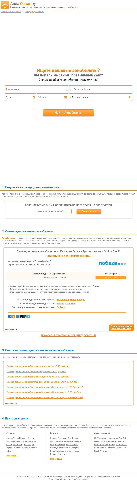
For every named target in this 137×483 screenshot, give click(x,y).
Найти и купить (111, 277)
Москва (53, 438)
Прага (67, 445)
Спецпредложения (34, 11)
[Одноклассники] (13, 316)
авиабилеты (44, 5)
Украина (19, 448)
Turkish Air (110, 441)
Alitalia (103, 448)
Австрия (10, 441)
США (8, 451)
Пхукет (61, 448)
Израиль (23, 438)
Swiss (105, 451)
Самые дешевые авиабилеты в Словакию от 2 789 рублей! (38, 366)
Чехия (16, 438)
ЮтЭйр (112, 445)
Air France (119, 441)
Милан (53, 441)
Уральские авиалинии (108, 438)
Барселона (63, 438)
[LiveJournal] (24, 316)
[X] (21, 316)
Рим (52, 445)
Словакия (70, 303)
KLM (103, 441)
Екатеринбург (77, 299)
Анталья (61, 454)
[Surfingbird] (28, 316)
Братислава (63, 299)
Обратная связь (82, 479)
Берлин (53, 454)
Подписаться (89, 211)
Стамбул (54, 448)
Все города (56, 459)
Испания (31, 438)
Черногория (29, 445)
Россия (60, 303)
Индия (33, 441)
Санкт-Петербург (72, 448)
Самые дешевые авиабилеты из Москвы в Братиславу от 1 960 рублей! (45, 397)
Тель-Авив (68, 441)
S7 (125, 448)
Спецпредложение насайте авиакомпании (121, 327)
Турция (27, 448)
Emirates (119, 448)
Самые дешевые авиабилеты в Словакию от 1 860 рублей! (38, 377)
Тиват (76, 451)
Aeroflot (122, 438)
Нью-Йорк (59, 445)
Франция (10, 445)
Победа (61, 307)
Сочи (71, 451)
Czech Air (98, 451)
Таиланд (19, 445)
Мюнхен (74, 445)
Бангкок (77, 441)
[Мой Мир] (17, 316)
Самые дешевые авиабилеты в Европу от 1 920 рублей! (36, 371)
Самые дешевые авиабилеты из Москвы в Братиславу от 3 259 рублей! (45, 387)
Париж (60, 441)
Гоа (69, 438)
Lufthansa (111, 448)
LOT (96, 438)
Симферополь (61, 451)
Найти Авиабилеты (68, 112)
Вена (52, 451)
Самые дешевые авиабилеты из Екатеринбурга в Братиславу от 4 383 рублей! (68, 251)
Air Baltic (120, 445)
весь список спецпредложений (68, 335)
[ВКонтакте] (10, 316)
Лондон (75, 438)
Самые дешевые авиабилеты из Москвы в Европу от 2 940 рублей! (42, 382)
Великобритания (22, 441)
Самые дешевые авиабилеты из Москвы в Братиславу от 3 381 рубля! (44, 392)
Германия (10, 448)
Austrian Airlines (101, 445)
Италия (34, 448)
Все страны (12, 456)
